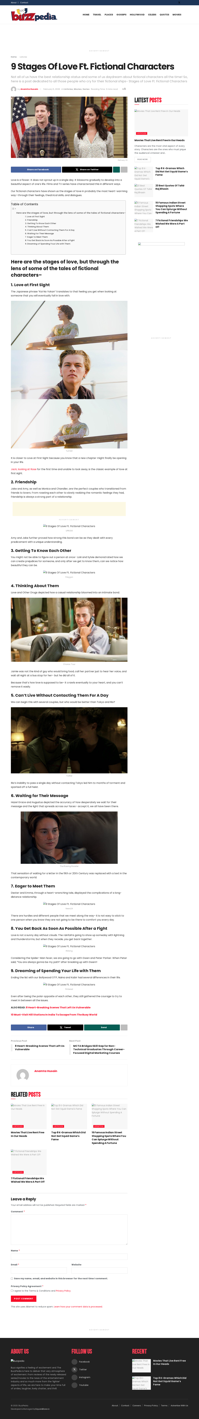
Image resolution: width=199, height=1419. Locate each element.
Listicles (23, 57)
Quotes (164, 14)
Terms (164, 1405)
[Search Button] (187, 15)
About (115, 1405)
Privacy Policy (63, 1290)
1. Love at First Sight (35, 216)
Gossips (121, 14)
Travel (97, 14)
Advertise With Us (179, 1405)
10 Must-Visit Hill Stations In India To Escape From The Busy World (54, 1014)
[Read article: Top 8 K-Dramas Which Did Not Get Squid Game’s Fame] (69, 1116)
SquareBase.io (42, 1409)
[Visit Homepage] (34, 14)
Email (15, 1264)
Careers (136, 1405)
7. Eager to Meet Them (36, 236)
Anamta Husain (29, 89)
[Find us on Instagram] (183, 2)
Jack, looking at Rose (23, 469)
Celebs (152, 14)
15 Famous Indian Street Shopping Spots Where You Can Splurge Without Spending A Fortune (109, 1138)
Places (109, 14)
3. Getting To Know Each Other (41, 223)
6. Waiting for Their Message (39, 233)
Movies (177, 14)
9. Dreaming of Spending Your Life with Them (48, 243)
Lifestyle (99, 1126)
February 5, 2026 (51, 89)
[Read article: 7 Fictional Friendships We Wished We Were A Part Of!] (29, 1162)
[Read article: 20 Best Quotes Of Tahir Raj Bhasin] (143, 190)
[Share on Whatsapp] (116, 170)
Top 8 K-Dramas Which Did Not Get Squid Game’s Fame (68, 1136)
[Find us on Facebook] (175, 2)
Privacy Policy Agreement (27, 1286)
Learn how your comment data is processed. (78, 1306)
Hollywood (137, 14)
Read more (144, 159)
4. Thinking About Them (37, 226)
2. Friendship (31, 219)
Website (76, 1264)
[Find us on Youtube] (187, 2)
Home (86, 14)
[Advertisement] (99, 36)
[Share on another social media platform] (124, 170)
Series (86, 89)
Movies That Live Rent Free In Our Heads (27, 1134)
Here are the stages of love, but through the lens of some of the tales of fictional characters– (71, 212)
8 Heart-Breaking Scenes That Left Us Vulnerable (58, 1007)
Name (15, 1250)
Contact (24, 2)
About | (14, 2)
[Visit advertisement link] (161, 289)
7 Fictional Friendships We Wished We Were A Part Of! (28, 1180)
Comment (18, 1211)
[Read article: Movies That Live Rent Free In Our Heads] (29, 1116)
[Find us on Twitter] (179, 2)
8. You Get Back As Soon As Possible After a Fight (50, 240)
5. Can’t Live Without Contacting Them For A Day (50, 230)
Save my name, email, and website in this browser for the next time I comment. (61, 1278)
